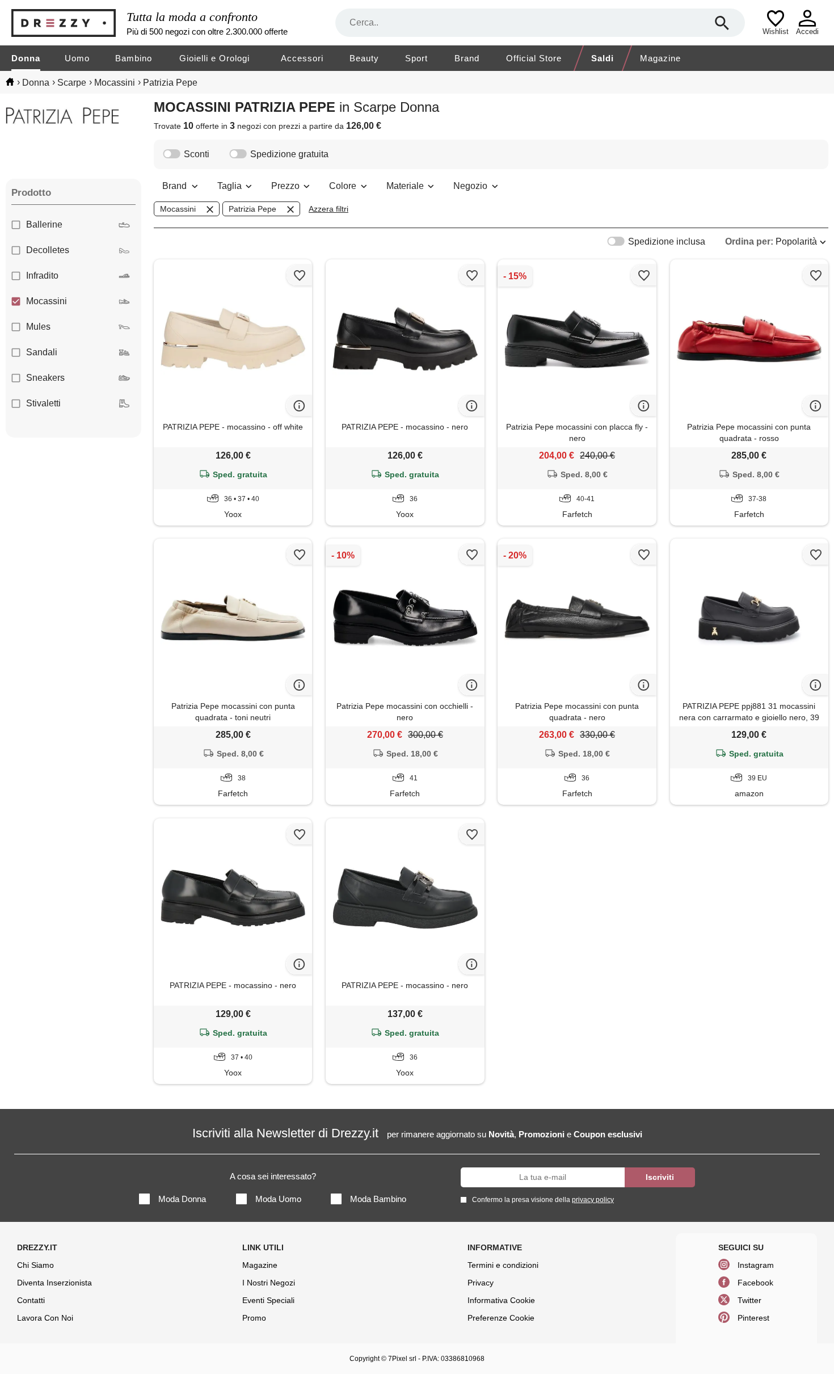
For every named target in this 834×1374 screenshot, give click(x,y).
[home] (10, 82)
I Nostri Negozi (268, 1282)
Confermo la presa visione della (543, 1200)
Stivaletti (43, 403)
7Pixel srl (402, 1359)
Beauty (364, 58)
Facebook (755, 1282)
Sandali (41, 352)
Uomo (77, 58)
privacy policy (593, 1200)
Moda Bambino (378, 1199)
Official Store (534, 58)
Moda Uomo (278, 1199)
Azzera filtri (328, 208)
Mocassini (46, 301)
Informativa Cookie (501, 1300)
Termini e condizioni (502, 1265)
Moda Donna (182, 1199)
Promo (254, 1317)
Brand (466, 58)
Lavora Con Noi (45, 1317)
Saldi (603, 58)
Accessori (302, 58)
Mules (38, 326)
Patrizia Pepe (252, 208)
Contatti (31, 1300)
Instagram (756, 1265)
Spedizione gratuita (289, 154)
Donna (25, 58)
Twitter (749, 1300)
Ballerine (44, 224)
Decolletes (47, 250)
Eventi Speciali (268, 1300)
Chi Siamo (35, 1265)
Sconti (196, 154)
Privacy (480, 1282)
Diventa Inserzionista (54, 1282)
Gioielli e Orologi (214, 58)
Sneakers (45, 378)
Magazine (660, 58)
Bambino (133, 58)
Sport (416, 58)
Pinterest (753, 1317)
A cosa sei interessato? (273, 1176)
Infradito (42, 275)
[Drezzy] (66, 23)
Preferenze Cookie (500, 1317)
